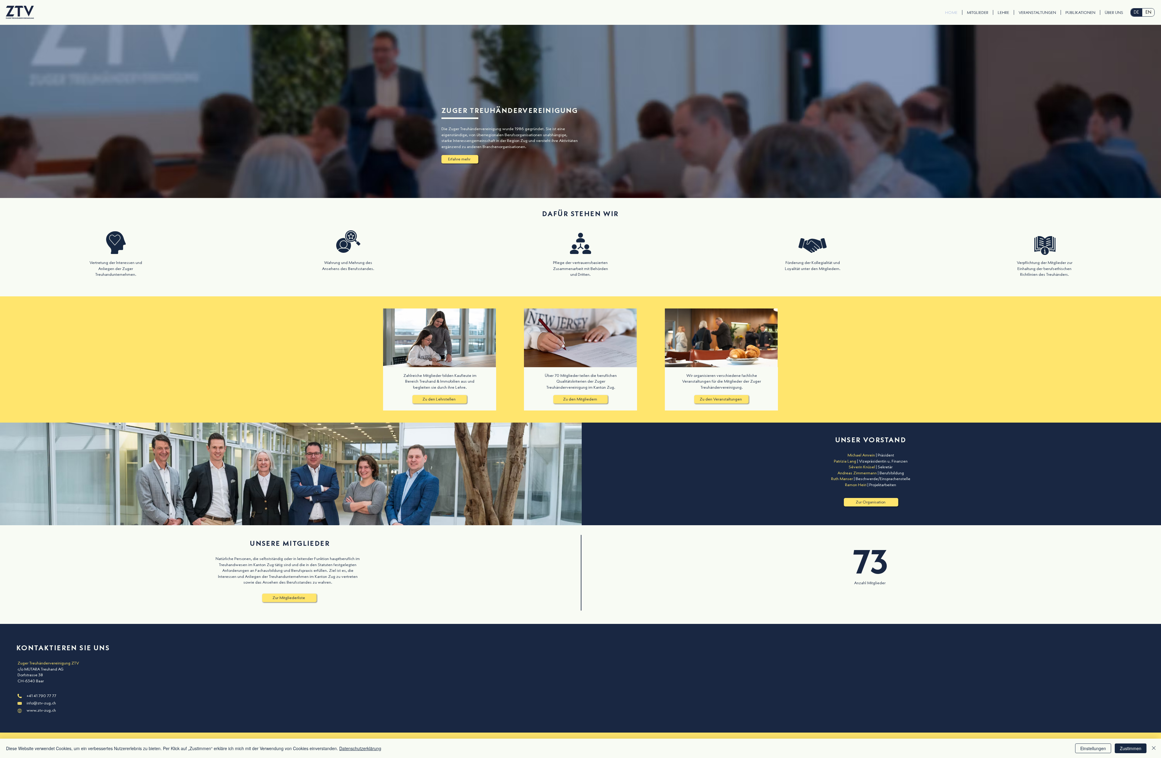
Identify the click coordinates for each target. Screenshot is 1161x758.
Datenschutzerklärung (360, 748)
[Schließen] (1153, 748)
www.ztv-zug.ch (41, 710)
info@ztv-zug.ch (41, 703)
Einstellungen (1093, 748)
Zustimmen (1130, 748)
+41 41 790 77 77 (41, 696)
